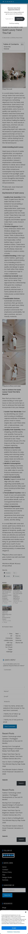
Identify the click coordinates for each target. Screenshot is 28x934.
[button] (25, 912)
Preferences (10, 931)
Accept (14, 928)
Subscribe (20, 19)
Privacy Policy (16, 931)
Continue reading (14, 23)
